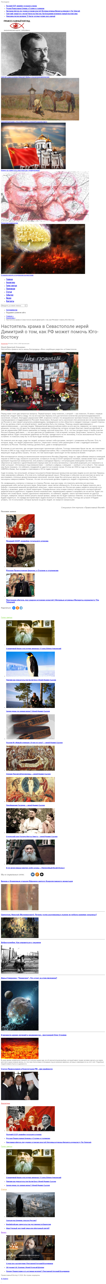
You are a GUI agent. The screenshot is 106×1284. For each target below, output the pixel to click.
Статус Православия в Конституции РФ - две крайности (27, 1069)
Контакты (10, 301)
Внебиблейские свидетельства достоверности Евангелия (28, 1224)
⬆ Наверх (4, 1279)
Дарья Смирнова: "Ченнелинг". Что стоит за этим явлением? (29, 978)
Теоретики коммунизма (9, 223)
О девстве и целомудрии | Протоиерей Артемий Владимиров (29, 1263)
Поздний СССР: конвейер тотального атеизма (21, 5)
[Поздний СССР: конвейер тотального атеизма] (20, 537)
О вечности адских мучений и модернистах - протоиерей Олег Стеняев (33, 1035)
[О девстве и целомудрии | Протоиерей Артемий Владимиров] (30, 1260)
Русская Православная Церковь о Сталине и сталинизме (25, 8)
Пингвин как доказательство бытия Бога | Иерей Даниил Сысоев (31, 680)
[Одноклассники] (17, 607)
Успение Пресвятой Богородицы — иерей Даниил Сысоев (28, 774)
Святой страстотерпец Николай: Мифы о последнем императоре (25, 77)
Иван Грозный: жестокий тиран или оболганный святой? (28, 1228)
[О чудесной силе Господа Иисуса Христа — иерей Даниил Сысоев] (30, 833)
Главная (9, 279)
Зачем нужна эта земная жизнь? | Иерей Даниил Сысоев (28, 711)
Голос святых (11, 285)
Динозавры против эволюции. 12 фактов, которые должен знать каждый (30, 16)
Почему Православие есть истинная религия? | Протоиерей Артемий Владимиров (37, 1271)
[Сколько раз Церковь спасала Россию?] (30, 1217)
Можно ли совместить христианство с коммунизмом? (20, 170)
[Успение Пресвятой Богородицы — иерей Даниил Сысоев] (30, 770)
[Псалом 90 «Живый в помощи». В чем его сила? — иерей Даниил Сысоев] (30, 739)
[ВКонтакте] (13, 607)
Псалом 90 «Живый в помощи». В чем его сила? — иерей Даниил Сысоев (34, 743)
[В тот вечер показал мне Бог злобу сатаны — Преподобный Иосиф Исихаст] (30, 864)
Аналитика (10, 282)
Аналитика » (10, 318)
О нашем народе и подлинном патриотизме (17, 275)
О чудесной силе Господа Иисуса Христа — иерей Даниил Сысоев (31, 836)
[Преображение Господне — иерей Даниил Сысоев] (30, 801)
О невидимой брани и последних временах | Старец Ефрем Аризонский (33, 649)
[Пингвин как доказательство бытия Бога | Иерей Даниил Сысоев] (30, 676)
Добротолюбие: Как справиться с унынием (21, 942)
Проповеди (10, 288)
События (9, 294)
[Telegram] (21, 607)
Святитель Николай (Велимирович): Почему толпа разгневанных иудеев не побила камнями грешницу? (49, 915)
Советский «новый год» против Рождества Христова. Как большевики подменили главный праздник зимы (42, 13)
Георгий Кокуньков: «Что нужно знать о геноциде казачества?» (24, 122)
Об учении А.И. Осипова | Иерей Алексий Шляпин (25, 1267)
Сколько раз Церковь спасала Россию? (21, 1220)
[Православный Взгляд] (17, 31)
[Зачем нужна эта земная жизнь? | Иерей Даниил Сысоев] (30, 707)
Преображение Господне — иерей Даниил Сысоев (25, 805)
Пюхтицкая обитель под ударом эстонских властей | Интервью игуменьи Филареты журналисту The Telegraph (43, 11)
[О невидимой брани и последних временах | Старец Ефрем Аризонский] (30, 645)
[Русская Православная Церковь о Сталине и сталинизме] (20, 567)
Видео (8, 298)
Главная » (10, 316)
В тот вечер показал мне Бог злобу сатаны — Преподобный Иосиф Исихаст (35, 868)
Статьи (9, 291)
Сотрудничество (11, 310)
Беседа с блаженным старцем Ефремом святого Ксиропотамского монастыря (37, 881)
